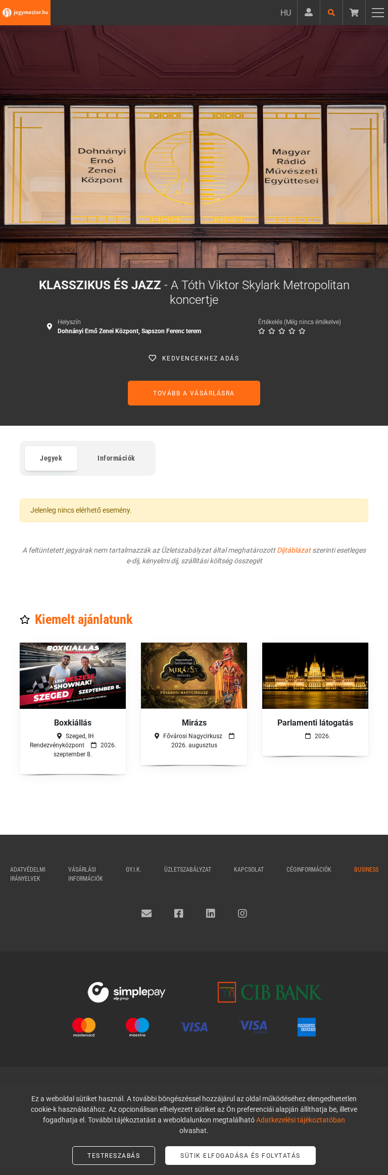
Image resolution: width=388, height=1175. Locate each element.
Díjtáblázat (294, 550)
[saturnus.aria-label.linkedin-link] (210, 913)
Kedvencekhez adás (200, 358)
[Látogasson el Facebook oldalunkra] (178, 913)
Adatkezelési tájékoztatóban (300, 1120)
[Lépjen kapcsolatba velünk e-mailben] (146, 913)
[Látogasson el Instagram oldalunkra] (242, 913)
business (366, 869)
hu (285, 13)
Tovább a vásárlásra (194, 393)
